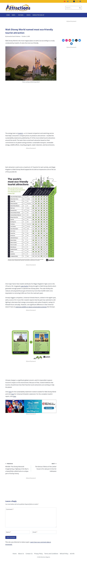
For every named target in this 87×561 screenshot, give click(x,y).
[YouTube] (64, 1)
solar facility (24, 286)
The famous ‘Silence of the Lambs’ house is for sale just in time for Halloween (45, 467)
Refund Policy (64, 554)
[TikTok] (71, 1)
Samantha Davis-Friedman (13, 36)
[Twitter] (77, 1)
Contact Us (29, 554)
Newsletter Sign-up (38, 15)
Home (8, 15)
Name (8, 532)
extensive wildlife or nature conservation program (31, 307)
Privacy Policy (38, 554)
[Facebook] (80, 1)
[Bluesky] (74, 1)
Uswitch (20, 133)
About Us (21, 554)
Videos (28, 15)
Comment (9, 509)
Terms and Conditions (51, 554)
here (10, 392)
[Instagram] (67, 1)
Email (35, 532)
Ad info (72, 554)
